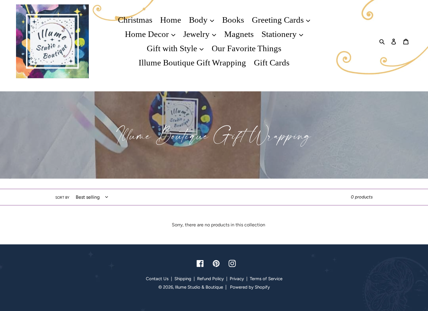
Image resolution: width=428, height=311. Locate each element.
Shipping (182, 278)
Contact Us (157, 278)
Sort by (62, 198)
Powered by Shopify (250, 287)
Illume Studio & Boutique (199, 287)
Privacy (237, 278)
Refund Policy (210, 278)
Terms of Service (266, 278)
